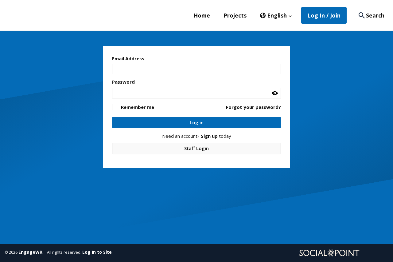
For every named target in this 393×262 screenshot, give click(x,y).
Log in (197, 122)
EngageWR (30, 252)
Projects (235, 15)
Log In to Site (97, 252)
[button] (276, 15)
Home (201, 15)
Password (123, 82)
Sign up (209, 136)
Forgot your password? (253, 107)
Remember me (137, 107)
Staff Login (196, 148)
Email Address (128, 58)
